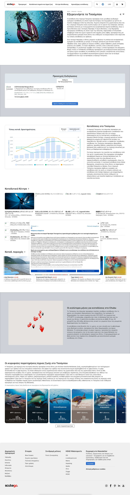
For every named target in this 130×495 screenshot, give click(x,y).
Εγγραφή (90, 463)
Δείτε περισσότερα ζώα (65, 426)
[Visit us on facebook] (110, 485)
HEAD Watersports (74, 451)
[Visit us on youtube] (123, 485)
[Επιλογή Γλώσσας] (103, 4)
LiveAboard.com (71, 458)
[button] (43, 314)
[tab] (65, 81)
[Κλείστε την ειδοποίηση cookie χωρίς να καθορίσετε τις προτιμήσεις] (98, 223)
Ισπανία (7, 463)
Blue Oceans (29, 455)
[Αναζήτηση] (97, 4)
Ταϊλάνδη (8, 457)
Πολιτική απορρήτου (93, 226)
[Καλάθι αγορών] (122, 4)
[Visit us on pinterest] (115, 485)
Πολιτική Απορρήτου (32, 461)
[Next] (124, 206)
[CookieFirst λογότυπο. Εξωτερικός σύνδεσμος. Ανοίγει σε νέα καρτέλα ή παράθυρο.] (31, 228)
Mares (68, 461)
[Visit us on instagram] (106, 485)
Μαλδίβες (8, 476)
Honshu (80, 11)
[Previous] (7, 206)
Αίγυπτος (8, 460)
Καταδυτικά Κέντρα (16, 188)
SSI (67, 455)
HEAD (68, 474)
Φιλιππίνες (8, 471)
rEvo (67, 469)
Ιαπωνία (73, 11)
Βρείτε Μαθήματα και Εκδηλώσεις (65, 104)
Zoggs (68, 471)
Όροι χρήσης (29, 463)
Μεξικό (7, 473)
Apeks (68, 466)
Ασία (68, 11)
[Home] (11, 4)
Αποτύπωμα (29, 466)
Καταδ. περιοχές (14, 252)
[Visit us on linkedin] (119, 485)
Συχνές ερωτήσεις (31, 458)
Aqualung (69, 463)
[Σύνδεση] (117, 4)
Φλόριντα (8, 468)
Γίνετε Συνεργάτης (51, 455)
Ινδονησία (8, 465)
